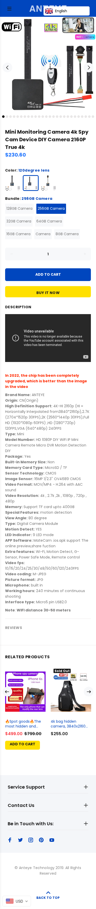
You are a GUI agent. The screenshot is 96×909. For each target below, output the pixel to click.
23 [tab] (82, 116)
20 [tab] (71, 116)
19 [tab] (68, 116)
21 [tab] (75, 116)
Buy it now (48, 292)
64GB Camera (49, 221)
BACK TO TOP (48, 898)
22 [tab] (78, 116)
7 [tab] (25, 116)
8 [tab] (28, 116)
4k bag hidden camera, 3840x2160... (69, 724)
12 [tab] (42, 116)
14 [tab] (50, 116)
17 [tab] (60, 116)
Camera (43, 233)
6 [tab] (21, 116)
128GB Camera (19, 208)
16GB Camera (18, 233)
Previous (7, 67)
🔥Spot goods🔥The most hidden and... (23, 724)
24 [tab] (85, 116)
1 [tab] (3, 116)
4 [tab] (14, 116)
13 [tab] (46, 116)
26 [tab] (93, 116)
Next (88, 67)
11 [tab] (39, 116)
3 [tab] (10, 116)
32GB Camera (18, 221)
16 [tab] (57, 116)
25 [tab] (89, 116)
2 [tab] (7, 116)
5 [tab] (17, 116)
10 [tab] (35, 116)
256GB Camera (51, 208)
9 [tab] (32, 116)
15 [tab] (53, 116)
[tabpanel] (48, 64)
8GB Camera (67, 233)
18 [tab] (64, 116)
